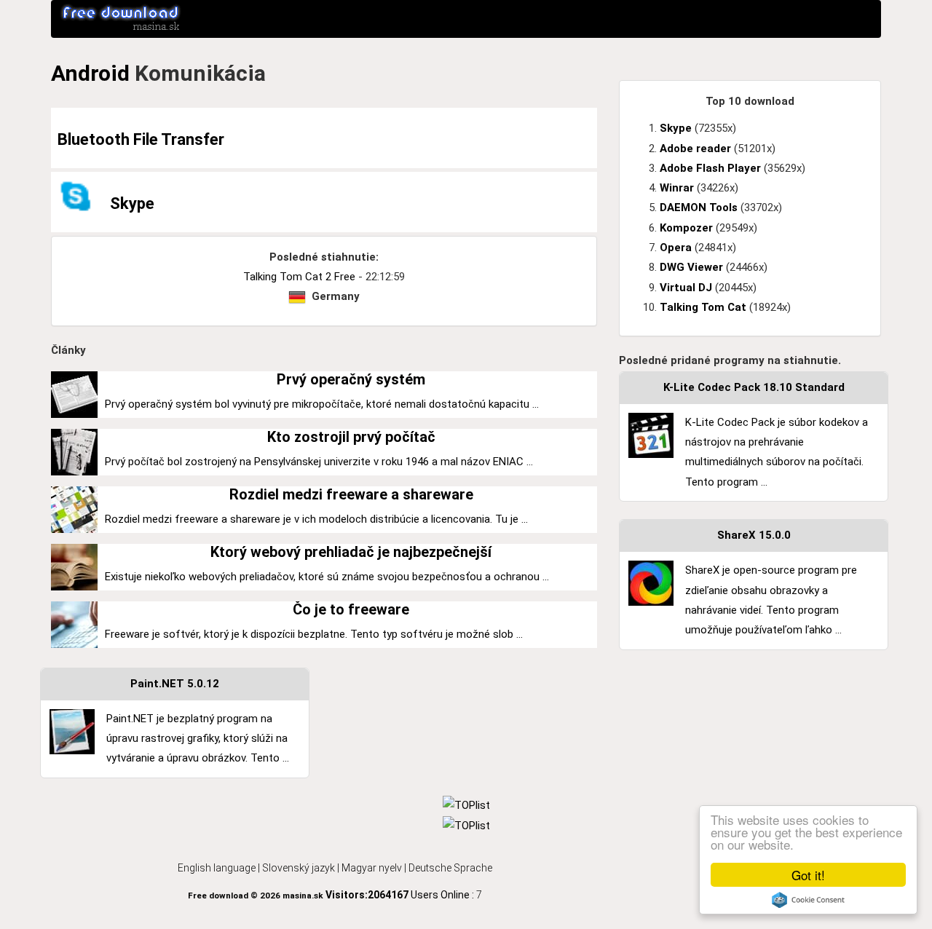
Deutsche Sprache (450, 868)
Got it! (808, 875)
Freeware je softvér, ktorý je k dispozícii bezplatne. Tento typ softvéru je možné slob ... (314, 634)
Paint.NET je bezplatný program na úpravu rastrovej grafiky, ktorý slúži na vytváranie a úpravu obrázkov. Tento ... (197, 738)
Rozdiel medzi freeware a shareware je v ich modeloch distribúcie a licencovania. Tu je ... (316, 519)
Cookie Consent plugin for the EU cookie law (808, 900)
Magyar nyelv (371, 868)
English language (217, 868)
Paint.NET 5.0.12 (174, 683)
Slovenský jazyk (298, 868)
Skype (132, 203)
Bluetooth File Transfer (141, 139)
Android (90, 73)
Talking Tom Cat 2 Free (299, 276)
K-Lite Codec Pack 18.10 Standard (754, 387)
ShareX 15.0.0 (754, 535)
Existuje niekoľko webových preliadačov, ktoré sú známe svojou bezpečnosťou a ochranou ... (327, 576)
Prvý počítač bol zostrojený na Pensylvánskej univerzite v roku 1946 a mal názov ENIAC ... (319, 461)
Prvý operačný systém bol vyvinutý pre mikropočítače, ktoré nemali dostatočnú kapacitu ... (322, 404)
